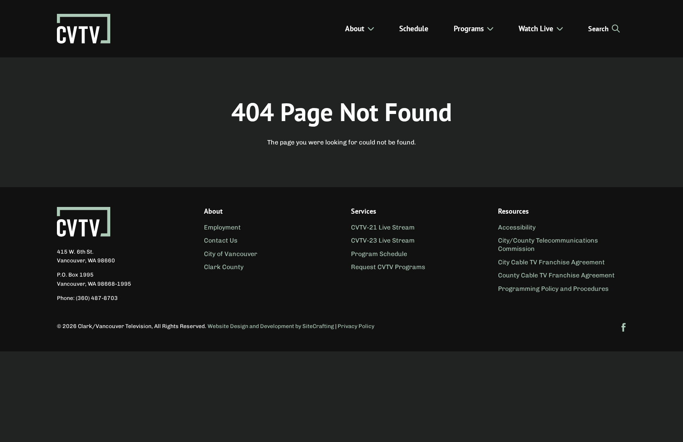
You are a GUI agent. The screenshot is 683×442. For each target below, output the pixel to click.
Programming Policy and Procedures (553, 288)
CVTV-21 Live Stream (383, 227)
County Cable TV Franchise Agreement (556, 275)
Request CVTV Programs (388, 267)
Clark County (223, 267)
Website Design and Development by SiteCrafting (271, 326)
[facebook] (623, 327)
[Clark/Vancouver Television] (83, 29)
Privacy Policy (356, 326)
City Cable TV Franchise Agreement (551, 262)
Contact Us (221, 240)
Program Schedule (379, 254)
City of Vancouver (230, 254)
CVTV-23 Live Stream (383, 240)
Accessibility (517, 227)
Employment (222, 227)
